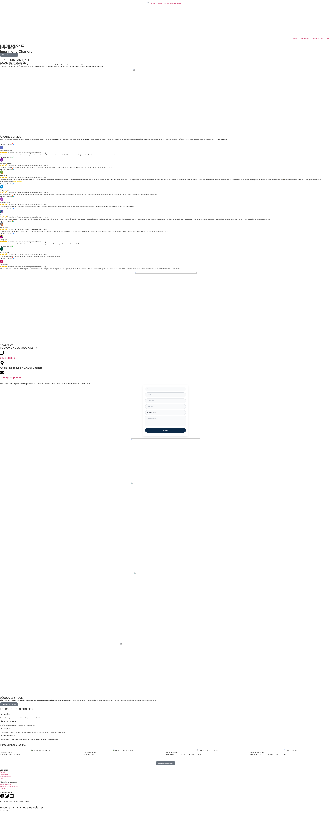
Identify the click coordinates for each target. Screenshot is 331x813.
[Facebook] (2, 796)
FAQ (328, 38)
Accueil (295, 38)
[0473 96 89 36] (2, 353)
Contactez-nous (318, 38)
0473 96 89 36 (8, 357)
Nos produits (305, 38)
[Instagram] (7, 796)
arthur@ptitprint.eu (11, 377)
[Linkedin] (11, 796)
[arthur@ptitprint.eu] (2, 373)
